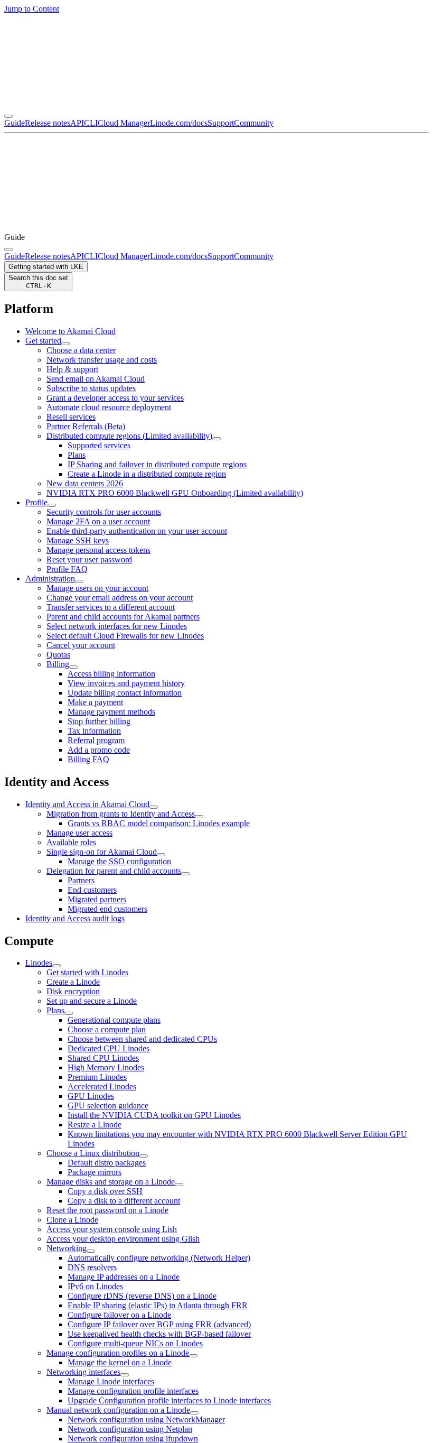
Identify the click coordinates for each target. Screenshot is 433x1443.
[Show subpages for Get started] (65, 343)
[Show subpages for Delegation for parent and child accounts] (185, 873)
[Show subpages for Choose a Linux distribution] (143, 1156)
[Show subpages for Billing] (73, 667)
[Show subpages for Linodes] (56, 965)
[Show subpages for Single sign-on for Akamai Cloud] (161, 854)
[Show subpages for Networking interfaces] (124, 1374)
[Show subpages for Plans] (68, 1013)
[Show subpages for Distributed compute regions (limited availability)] (216, 438)
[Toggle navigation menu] (8, 116)
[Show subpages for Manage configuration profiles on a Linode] (193, 1355)
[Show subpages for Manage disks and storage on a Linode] (179, 1184)
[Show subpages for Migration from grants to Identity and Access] (199, 816)
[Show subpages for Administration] (79, 581)
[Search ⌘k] (8, 249)
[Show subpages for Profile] (52, 505)
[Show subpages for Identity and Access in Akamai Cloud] (153, 807)
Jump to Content (31, 8)
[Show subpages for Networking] (91, 1251)
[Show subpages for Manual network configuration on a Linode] (194, 1412)
